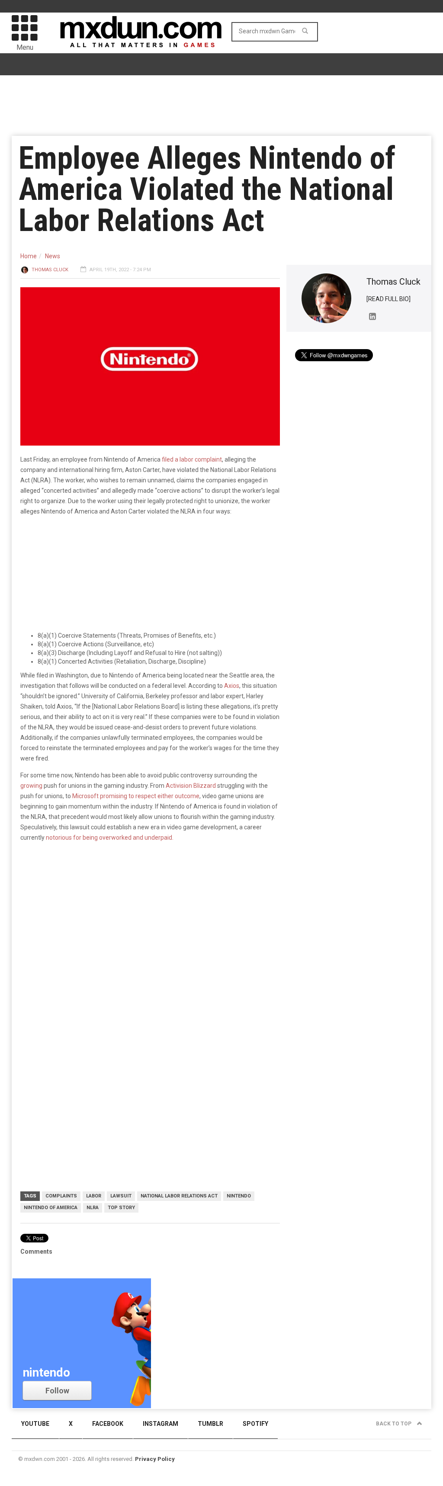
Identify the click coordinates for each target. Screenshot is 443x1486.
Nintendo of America (50, 1207)
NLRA (93, 1207)
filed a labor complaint (192, 459)
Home (28, 256)
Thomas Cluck (50, 270)
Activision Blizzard (191, 785)
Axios (231, 685)
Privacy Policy (155, 1459)
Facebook (107, 1423)
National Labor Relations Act (179, 1196)
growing (31, 785)
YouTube (35, 1423)
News (52, 256)
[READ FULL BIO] (388, 298)
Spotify (255, 1423)
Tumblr (210, 1423)
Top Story (121, 1207)
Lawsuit (121, 1196)
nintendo (239, 1196)
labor (93, 1196)
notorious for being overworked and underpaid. (110, 837)
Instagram (160, 1423)
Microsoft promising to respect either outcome (135, 796)
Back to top (394, 1424)
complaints (61, 1196)
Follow (57, 1390)
